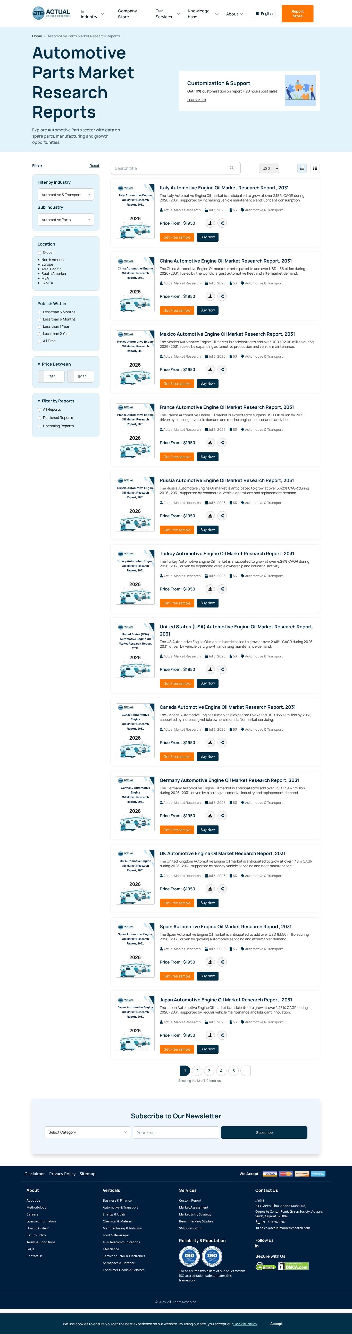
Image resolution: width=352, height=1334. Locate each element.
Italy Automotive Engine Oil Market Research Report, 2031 (224, 187)
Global (48, 252)
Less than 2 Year (56, 333)
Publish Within (52, 303)
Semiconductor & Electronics (124, 1256)
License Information (41, 1221)
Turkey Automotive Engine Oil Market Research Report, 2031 (227, 553)
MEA (45, 278)
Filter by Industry (54, 182)
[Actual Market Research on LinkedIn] (256, 1246)
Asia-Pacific (51, 269)
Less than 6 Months (59, 319)
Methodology (36, 1207)
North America (53, 259)
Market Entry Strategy (195, 1214)
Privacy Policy (62, 1173)
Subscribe (264, 1132)
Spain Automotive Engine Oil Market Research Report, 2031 (226, 926)
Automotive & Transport (120, 1207)
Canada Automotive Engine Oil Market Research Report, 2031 (228, 707)
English (267, 13)
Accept (276, 1323)
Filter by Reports (58, 401)
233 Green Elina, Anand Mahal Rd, (280, 1206)
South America (53, 273)
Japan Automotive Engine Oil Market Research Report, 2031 (226, 1000)
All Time (49, 341)
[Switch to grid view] (315, 168)
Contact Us (35, 1256)
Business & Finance (117, 1200)
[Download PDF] (210, 223)
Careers (32, 1214)
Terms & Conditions (41, 1242)
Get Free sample (177, 237)
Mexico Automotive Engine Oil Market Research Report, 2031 (227, 334)
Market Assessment (193, 1207)
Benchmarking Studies (196, 1221)
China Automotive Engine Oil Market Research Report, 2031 (226, 261)
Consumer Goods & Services (124, 1270)
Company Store (127, 14)
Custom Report (190, 1200)
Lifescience (111, 1249)
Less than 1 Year (56, 326)
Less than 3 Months (59, 312)
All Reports (52, 409)
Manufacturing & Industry (122, 1228)
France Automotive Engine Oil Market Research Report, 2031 (227, 407)
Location (46, 244)
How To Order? (37, 1228)
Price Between (56, 364)
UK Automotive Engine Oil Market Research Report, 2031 (223, 853)
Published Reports (58, 417)
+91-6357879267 (273, 1222)
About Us (33, 1200)
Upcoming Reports (58, 426)
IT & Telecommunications (121, 1242)
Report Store (298, 13)
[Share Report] (222, 223)
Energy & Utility (114, 1214)
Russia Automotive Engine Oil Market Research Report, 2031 (227, 480)
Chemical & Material (117, 1221)
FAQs (30, 1249)
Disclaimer (34, 1173)
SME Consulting (191, 1228)
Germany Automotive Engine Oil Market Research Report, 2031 (229, 780)
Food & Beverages (116, 1235)
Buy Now (207, 236)
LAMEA (47, 283)
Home (37, 35)
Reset (94, 165)
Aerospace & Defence (119, 1263)
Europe (47, 264)
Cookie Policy (245, 1323)
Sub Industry (50, 207)
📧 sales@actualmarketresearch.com (282, 1228)
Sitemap (88, 1173)
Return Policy (36, 1235)
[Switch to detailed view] (302, 168)
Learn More (196, 99)
